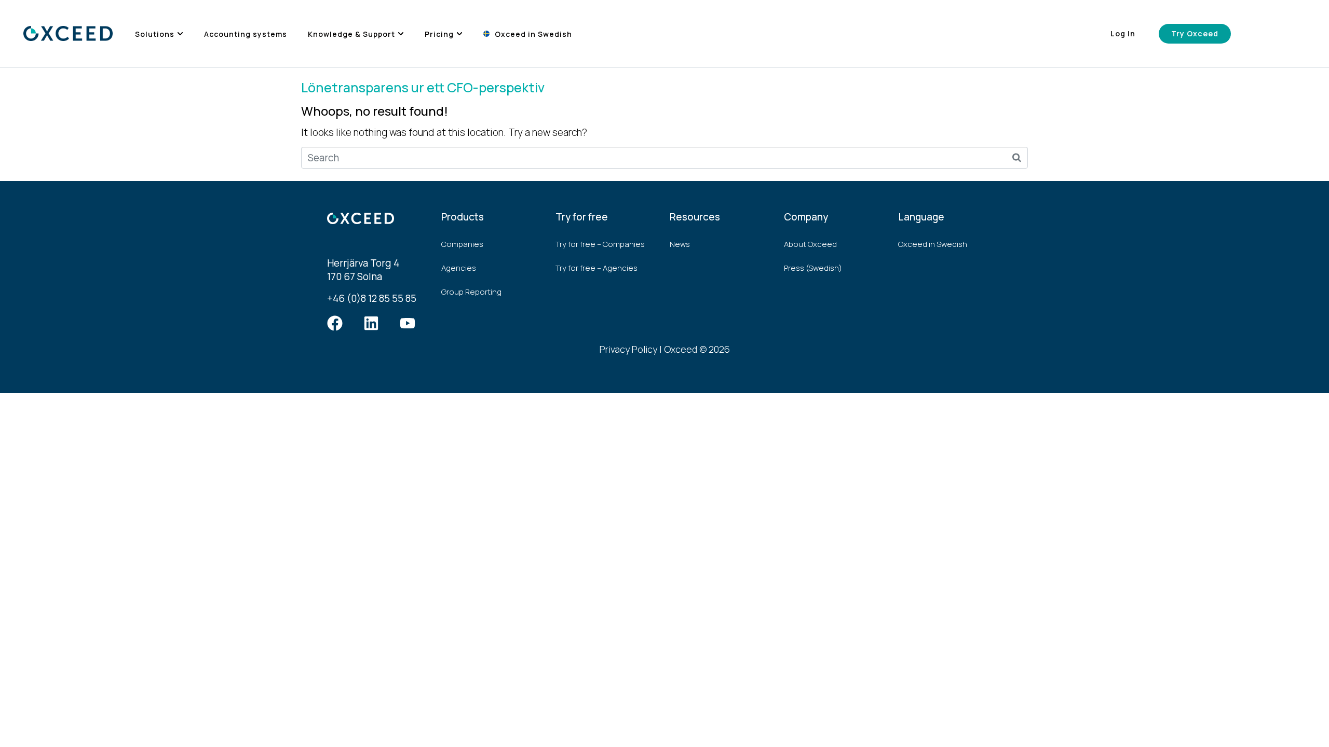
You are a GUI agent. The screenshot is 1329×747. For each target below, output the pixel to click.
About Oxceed (810, 244)
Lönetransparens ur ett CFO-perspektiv (423, 87)
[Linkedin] (371, 323)
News (680, 244)
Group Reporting (471, 291)
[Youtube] (407, 323)
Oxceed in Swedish (932, 244)
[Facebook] (335, 323)
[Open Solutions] (180, 34)
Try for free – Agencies (596, 267)
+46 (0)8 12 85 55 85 (371, 298)
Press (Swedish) (813, 267)
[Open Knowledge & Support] (401, 34)
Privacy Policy (628, 349)
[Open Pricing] (459, 34)
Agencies (458, 267)
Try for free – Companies (600, 244)
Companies (462, 244)
